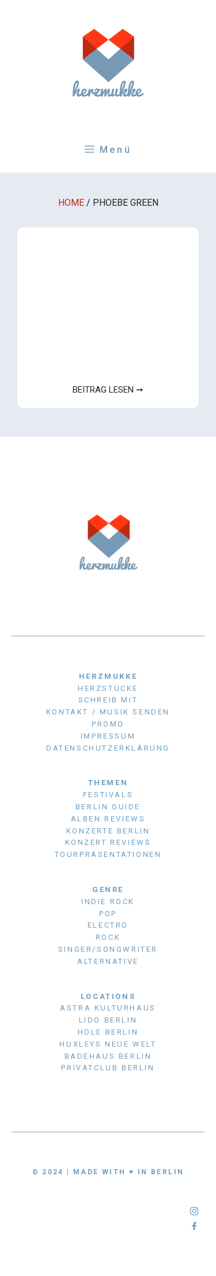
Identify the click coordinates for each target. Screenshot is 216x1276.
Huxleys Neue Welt (107, 1044)
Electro (108, 925)
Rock (108, 937)
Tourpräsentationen (108, 854)
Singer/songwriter (108, 949)
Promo (108, 724)
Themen (108, 782)
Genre (108, 889)
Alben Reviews (108, 818)
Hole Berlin (108, 1032)
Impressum (108, 736)
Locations (108, 996)
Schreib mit (108, 699)
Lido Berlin (108, 1020)
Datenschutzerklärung (108, 748)
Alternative (108, 961)
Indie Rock (108, 901)
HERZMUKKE (108, 676)
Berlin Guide (108, 806)
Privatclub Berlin (107, 1067)
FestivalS (108, 794)
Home (71, 202)
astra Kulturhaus (108, 1008)
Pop (108, 913)
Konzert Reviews (108, 842)
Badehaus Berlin (108, 1056)
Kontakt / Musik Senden (108, 712)
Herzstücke (108, 688)
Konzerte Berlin (108, 831)
